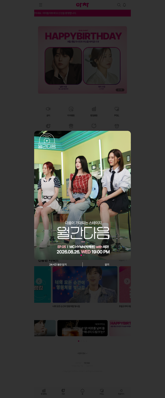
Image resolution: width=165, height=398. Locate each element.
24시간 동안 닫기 (58, 264)
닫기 (107, 264)
